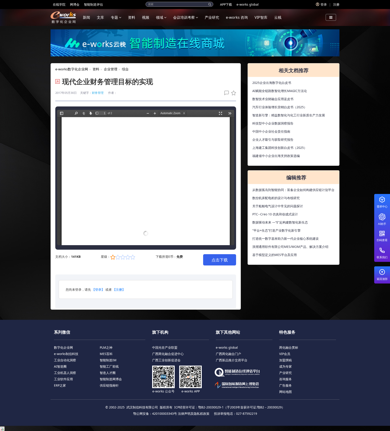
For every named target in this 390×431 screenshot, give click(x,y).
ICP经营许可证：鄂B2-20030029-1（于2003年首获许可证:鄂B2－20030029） (229, 407)
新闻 (86, 17)
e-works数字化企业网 (71, 69)
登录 (323, 4)
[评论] (225, 92)
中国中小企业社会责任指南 (271, 131)
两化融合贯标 (288, 347)
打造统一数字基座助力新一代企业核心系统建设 (285, 238)
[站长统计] (2, 428)
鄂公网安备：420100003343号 (155, 413)
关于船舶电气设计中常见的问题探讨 (277, 206)
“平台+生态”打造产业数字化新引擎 (276, 230)
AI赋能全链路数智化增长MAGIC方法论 (279, 91)
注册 (336, 4)
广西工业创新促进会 (166, 360)
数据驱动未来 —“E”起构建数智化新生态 (280, 222)
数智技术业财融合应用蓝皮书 (272, 99)
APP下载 (226, 4)
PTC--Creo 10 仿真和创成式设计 (275, 214)
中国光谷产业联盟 (164, 347)
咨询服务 (285, 379)
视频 (145, 17)
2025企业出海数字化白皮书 (271, 83)
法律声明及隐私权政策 (193, 413)
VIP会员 (284, 354)
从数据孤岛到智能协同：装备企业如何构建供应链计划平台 (293, 190)
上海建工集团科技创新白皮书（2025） (279, 147)
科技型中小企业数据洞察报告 (272, 123)
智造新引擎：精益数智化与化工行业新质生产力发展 (288, 115)
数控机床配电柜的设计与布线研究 (276, 198)
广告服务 (285, 385)
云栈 (277, 17)
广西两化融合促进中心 (168, 354)
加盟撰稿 (285, 360)
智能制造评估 (93, 4)
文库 (100, 17)
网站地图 (285, 392)
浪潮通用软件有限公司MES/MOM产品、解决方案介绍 (290, 246)
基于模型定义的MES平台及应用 (274, 255)
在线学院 (59, 4)
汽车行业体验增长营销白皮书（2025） (279, 107)
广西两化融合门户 (228, 354)
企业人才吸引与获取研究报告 (272, 139)
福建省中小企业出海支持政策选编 (276, 156)
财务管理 (98, 93)
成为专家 (285, 366)
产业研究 (212, 17)
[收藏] (232, 92)
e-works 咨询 (237, 17)
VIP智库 (261, 17)
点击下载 (219, 260)
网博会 (74, 4)
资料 (131, 17)
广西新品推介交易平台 (231, 360)
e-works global (248, 4)
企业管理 (110, 69)
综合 (125, 69)
